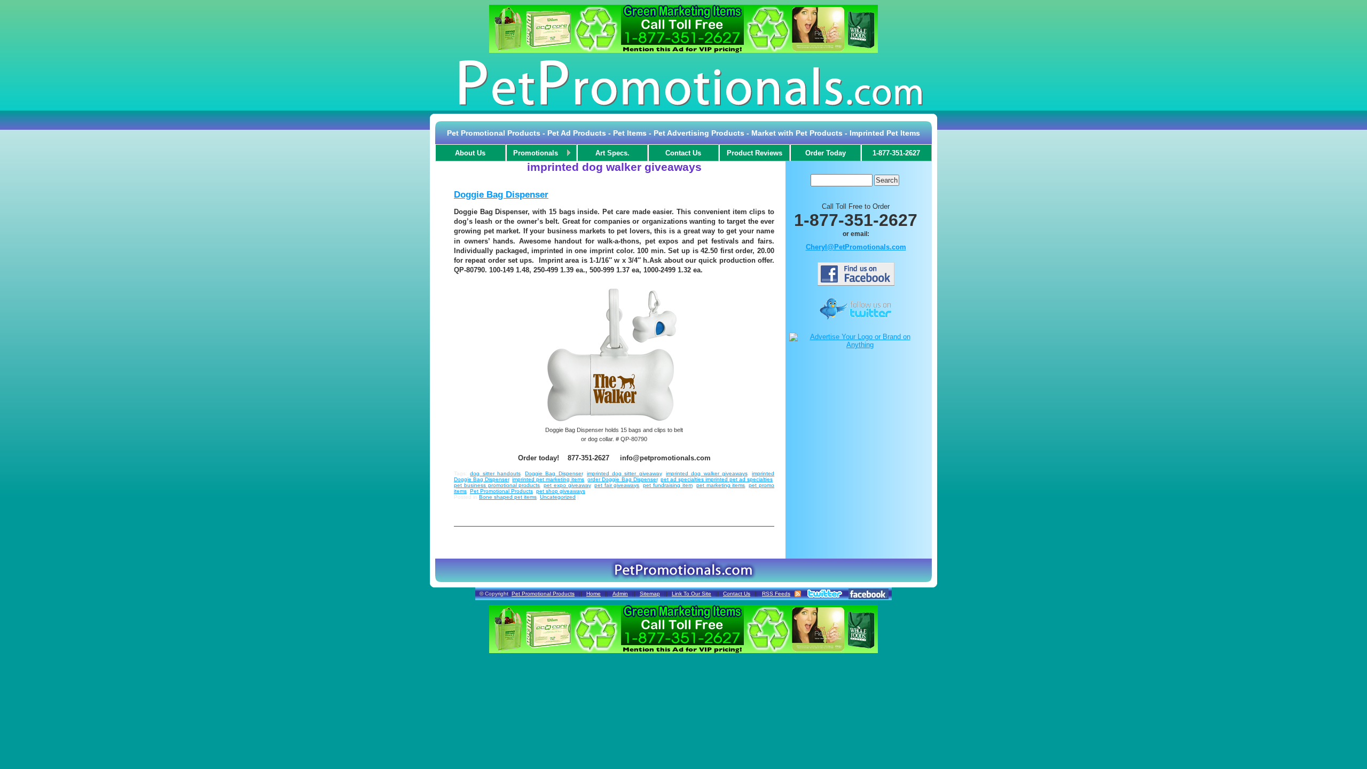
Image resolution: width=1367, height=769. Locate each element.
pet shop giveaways (560, 491)
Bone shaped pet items (508, 497)
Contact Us (736, 594)
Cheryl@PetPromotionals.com (856, 247)
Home (593, 594)
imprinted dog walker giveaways (707, 473)
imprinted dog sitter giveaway (624, 473)
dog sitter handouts (495, 473)
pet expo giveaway (567, 485)
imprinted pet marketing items (548, 479)
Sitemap (650, 594)
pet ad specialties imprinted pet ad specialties (717, 479)
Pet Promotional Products (501, 491)
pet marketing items (720, 485)
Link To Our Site (691, 594)
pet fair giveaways (617, 485)
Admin (620, 594)
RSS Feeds (776, 594)
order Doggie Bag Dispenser (622, 479)
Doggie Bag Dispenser (501, 195)
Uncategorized (558, 497)
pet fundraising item (668, 485)
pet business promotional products (497, 485)
